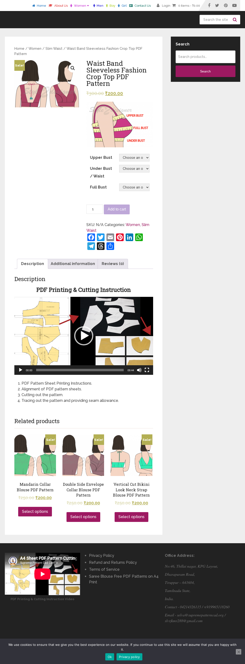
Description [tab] (32, 263)
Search (235, 19)
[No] (238, 652)
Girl (124, 5)
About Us (61, 5)
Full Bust (98, 187)
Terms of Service (104, 569)
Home (41, 5)
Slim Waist (53, 48)
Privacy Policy (101, 555)
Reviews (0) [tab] (113, 263)
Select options (35, 511)
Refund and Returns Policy (113, 562)
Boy (112, 5)
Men (99, 5)
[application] (83, 336)
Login (166, 5)
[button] (83, 335)
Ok (110, 657)
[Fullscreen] (147, 370)
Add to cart (117, 209)
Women (79, 5)
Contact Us (142, 5)
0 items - (189, 5)
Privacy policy (129, 657)
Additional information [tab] (73, 263)
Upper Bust (101, 157)
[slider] (80, 370)
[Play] (20, 370)
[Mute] (139, 370)
